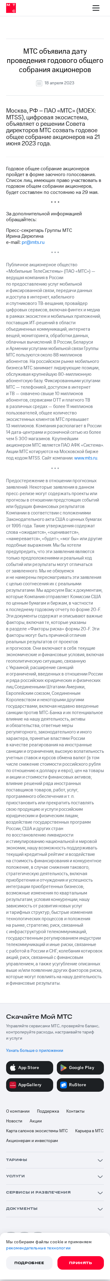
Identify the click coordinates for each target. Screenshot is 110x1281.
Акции (36, 1121)
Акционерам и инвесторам (32, 1141)
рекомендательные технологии (38, 1248)
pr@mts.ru (33, 242)
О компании (18, 1111)
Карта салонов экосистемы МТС (37, 1131)
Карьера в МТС (89, 1131)
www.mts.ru (85, 458)
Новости (14, 1121)
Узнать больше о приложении (34, 1051)
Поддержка (48, 1111)
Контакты (75, 1111)
